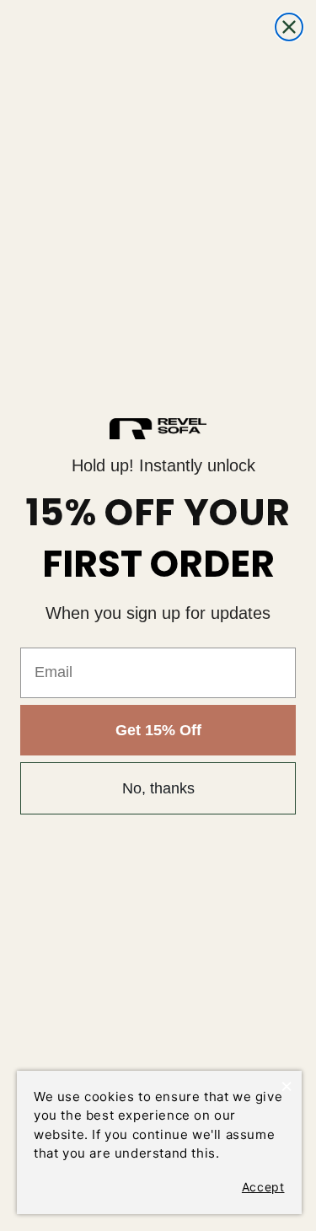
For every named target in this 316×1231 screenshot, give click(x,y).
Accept (263, 1187)
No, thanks (158, 788)
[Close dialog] (289, 26)
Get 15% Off (158, 730)
